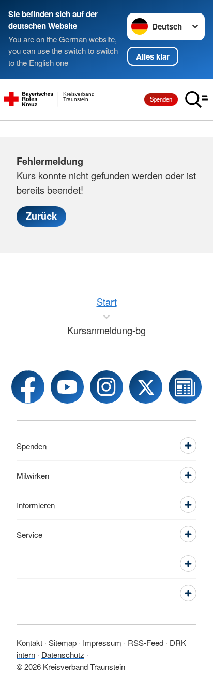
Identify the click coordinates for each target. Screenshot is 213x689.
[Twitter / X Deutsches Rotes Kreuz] (145, 387)
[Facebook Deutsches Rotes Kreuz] (27, 387)
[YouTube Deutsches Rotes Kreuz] (67, 387)
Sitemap (63, 642)
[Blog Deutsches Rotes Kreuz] (185, 387)
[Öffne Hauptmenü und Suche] (196, 99)
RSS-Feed (145, 642)
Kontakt (29, 642)
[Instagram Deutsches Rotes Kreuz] (106, 387)
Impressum (102, 642)
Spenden (161, 99)
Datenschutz (62, 654)
